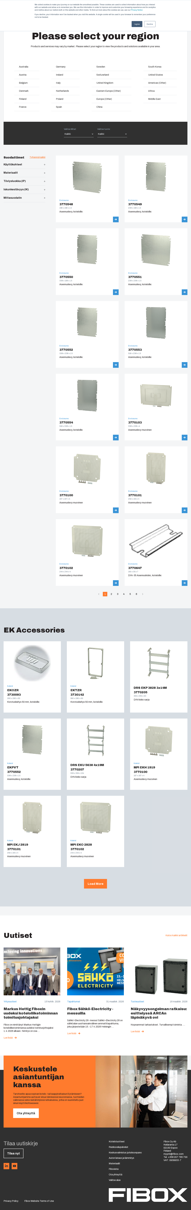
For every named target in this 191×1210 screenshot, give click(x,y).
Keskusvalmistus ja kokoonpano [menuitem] (125, 1152)
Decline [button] (150, 24)
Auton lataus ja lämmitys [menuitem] (121, 1158)
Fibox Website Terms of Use (39, 1201)
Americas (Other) (157, 83)
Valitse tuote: (103, 129)
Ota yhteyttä (26, 1113)
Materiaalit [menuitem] (114, 1163)
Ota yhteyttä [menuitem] (115, 1174)
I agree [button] (137, 24)
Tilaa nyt (13, 1153)
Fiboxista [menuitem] (113, 1169)
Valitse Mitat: (70, 129)
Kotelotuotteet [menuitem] (117, 1141)
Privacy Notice (137, 10)
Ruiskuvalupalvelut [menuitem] (118, 1147)
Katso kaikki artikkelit (176, 935)
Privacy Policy (11, 1201)
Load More (95, 883)
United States (155, 74)
